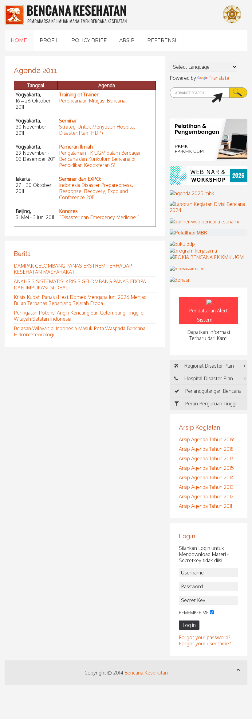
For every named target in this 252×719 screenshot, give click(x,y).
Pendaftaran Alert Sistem (208, 315)
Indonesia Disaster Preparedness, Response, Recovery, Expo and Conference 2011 (96, 191)
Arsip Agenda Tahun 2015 (206, 468)
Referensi (161, 40)
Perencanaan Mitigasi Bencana (92, 101)
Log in (189, 625)
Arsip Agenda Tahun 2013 (206, 487)
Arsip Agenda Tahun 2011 (205, 506)
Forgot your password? (204, 637)
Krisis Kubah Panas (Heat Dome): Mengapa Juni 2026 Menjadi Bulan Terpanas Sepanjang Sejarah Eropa (81, 300)
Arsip (127, 40)
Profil (49, 40)
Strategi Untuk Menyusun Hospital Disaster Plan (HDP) (97, 130)
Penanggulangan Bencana (213, 391)
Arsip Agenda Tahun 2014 (206, 477)
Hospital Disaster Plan (208, 378)
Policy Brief (89, 40)
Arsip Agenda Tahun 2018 (206, 449)
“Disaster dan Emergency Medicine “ (99, 217)
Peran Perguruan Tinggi (210, 403)
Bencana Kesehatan (146, 673)
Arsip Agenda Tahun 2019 (206, 439)
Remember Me (194, 612)
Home (19, 40)
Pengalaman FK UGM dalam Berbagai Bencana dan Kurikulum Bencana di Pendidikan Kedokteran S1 (99, 159)
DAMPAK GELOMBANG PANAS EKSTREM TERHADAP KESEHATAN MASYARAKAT (73, 269)
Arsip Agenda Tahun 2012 (206, 496)
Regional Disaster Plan (208, 366)
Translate (219, 78)
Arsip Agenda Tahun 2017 (206, 458)
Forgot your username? (205, 643)
